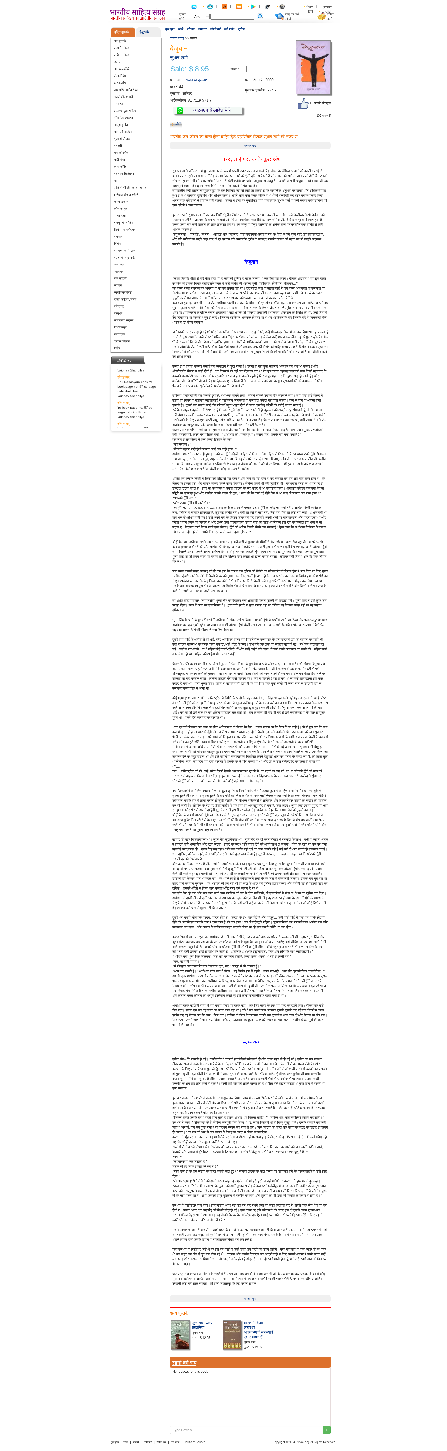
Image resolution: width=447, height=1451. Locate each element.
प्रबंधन (118, 313)
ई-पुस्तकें (144, 32)
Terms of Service (194, 1442)
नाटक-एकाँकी (121, 69)
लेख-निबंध (120, 76)
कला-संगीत (120, 167)
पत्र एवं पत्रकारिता (125, 257)
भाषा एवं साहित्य (123, 132)
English (327, 11)
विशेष (117, 348)
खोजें (180, 29)
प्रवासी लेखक (122, 139)
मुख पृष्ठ (169, 29)
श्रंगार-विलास (122, 341)
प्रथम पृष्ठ (250, 145)
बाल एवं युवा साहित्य (125, 111)
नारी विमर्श (120, 160)
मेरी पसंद (229, 29)
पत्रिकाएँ (119, 306)
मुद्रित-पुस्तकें (121, 32)
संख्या (234, 69)
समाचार (202, 29)
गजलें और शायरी (123, 97)
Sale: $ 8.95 (189, 69)
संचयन (118, 285)
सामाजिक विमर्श (123, 292)
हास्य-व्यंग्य (120, 83)
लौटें (178, 124)
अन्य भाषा (119, 264)
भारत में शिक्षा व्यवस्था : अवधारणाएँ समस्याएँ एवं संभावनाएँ (258, 1329)
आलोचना (119, 271)
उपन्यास (118, 62)
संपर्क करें (215, 29)
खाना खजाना (121, 201)
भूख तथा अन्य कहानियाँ (202, 1324)
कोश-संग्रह (120, 208)
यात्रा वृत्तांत (121, 125)
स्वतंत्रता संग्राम (123, 320)
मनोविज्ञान (119, 334)
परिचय (191, 29)
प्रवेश (241, 29)
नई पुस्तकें (120, 41)
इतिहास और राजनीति (126, 194)
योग (116, 181)
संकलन (118, 236)
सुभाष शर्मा (179, 57)
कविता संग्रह (121, 55)
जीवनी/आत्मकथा (123, 118)
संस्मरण (118, 104)
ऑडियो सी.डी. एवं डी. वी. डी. (131, 187)
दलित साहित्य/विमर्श (125, 299)
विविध (117, 243)
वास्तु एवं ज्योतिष (123, 222)
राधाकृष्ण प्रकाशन (197, 80)
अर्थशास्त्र (120, 215)
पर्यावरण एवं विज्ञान (124, 250)
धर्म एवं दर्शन (121, 153)
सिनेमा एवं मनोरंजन (125, 229)
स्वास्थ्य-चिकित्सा (124, 174)
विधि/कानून (120, 327)
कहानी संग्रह (121, 48)
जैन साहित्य (120, 278)
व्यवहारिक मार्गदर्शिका (126, 90)
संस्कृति (118, 146)
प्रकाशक (327, 6)
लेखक (309, 6)
